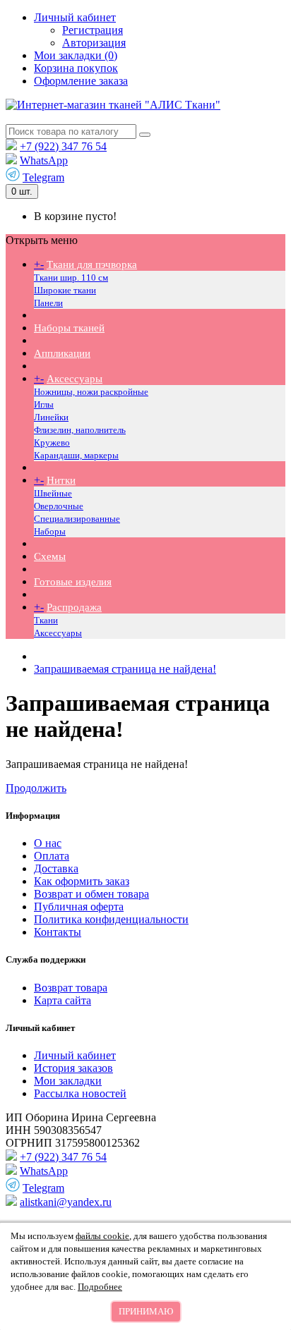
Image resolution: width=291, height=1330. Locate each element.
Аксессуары (74, 378)
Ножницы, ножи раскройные (91, 391)
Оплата (51, 856)
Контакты (57, 932)
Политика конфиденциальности (111, 919)
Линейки (51, 417)
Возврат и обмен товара (91, 894)
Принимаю (146, 1311)
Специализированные (77, 518)
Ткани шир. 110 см (71, 277)
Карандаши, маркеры (76, 455)
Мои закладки (68, 1081)
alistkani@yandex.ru (66, 1202)
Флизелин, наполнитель (80, 430)
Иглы (44, 404)
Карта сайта (62, 1000)
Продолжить (36, 788)
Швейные (53, 493)
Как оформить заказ (81, 881)
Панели (48, 303)
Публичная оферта (79, 907)
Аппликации (62, 353)
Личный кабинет (75, 1055)
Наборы (50, 531)
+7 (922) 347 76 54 (63, 146)
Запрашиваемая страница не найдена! (125, 669)
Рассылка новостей (80, 1093)
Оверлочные (58, 506)
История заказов (73, 1068)
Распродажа (74, 607)
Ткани (46, 620)
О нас (47, 843)
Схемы (50, 556)
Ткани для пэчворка (92, 264)
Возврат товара (70, 988)
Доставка (56, 868)
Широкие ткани (65, 290)
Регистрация (92, 30)
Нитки (61, 480)
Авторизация (94, 43)
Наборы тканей (69, 328)
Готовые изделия (73, 581)
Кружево (52, 442)
